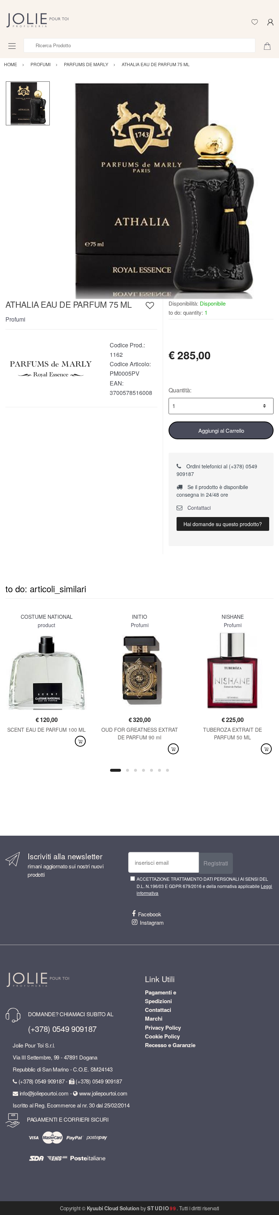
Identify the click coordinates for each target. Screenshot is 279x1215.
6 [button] (159, 770)
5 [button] (151, 770)
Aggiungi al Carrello (221, 430)
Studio (162, 1208)
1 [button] (115, 770)
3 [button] (135, 770)
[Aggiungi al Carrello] (80, 741)
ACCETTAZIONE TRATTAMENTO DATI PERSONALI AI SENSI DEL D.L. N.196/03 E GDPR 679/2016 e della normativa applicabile (204, 886)
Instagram (152, 922)
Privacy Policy (163, 1028)
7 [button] (167, 770)
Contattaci (198, 507)
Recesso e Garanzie (170, 1045)
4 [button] (143, 770)
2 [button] (127, 770)
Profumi (15, 319)
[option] (162, 190)
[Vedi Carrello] (270, 45)
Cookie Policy (162, 1036)
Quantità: (180, 390)
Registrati (215, 863)
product (46, 625)
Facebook (149, 914)
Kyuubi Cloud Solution (113, 1208)
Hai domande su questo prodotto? (222, 524)
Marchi (153, 1018)
